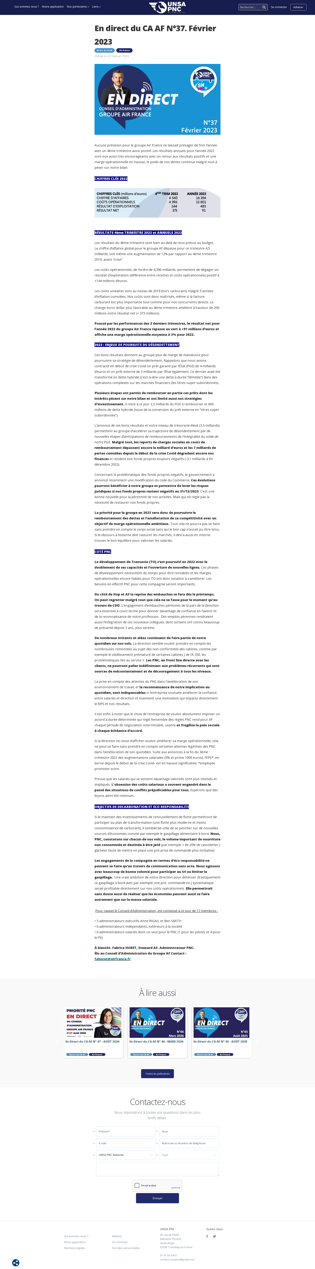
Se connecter (120, 1242)
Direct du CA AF (105, 50)
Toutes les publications (157, 1073)
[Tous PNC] (167, 7)
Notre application (53, 6)
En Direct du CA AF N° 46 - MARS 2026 (156, 1041)
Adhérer (298, 7)
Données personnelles (126, 1248)
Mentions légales (74, 1248)
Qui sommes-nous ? (27, 6)
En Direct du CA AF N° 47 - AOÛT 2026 (92, 1041)
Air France (124, 50)
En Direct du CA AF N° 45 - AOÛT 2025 (220, 1041)
